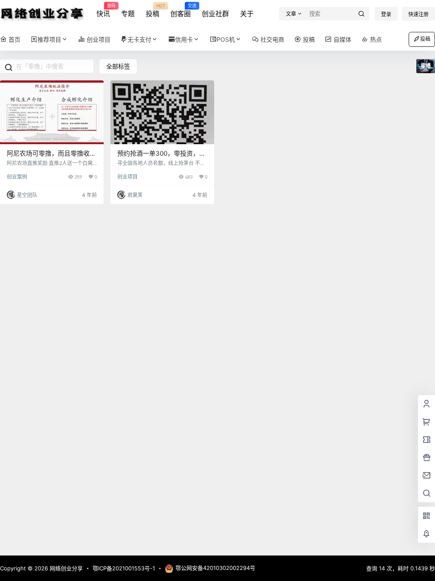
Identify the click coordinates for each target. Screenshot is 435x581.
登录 (386, 14)
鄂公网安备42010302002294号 (215, 567)
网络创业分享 (65, 568)
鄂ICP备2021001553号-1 (124, 568)
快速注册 (418, 14)
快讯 (103, 10)
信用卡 (184, 39)
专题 (128, 13)
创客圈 (180, 10)
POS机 (226, 39)
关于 (247, 13)
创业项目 (127, 177)
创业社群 (215, 13)
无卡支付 (139, 39)
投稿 (152, 10)
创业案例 (17, 177)
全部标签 (118, 66)
